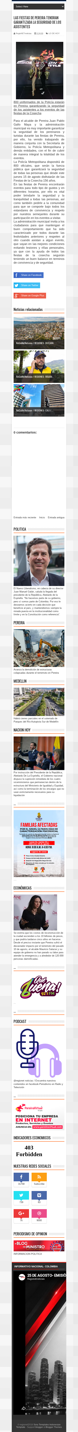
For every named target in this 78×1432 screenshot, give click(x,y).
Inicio (42, 517)
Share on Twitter (29, 285)
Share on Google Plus (32, 295)
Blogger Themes (54, 1427)
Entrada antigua (56, 517)
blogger (39, 1427)
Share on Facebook (31, 275)
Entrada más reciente (25, 517)
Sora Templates (41, 1424)
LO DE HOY (54, 33)
